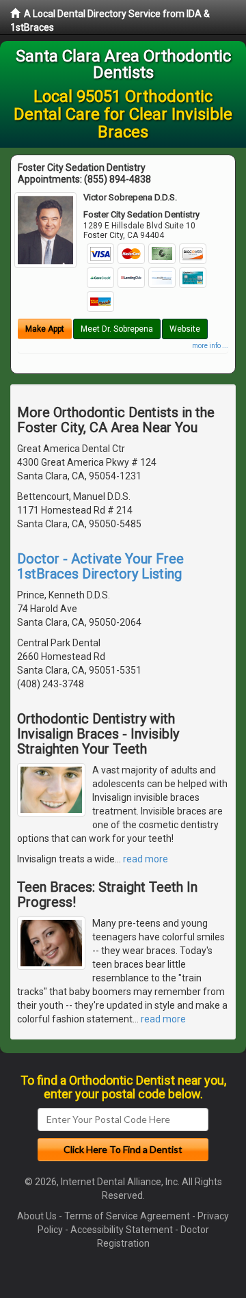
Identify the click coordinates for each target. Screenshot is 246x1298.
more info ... (210, 345)
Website (184, 329)
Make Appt (44, 329)
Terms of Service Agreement (127, 1215)
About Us (37, 1215)
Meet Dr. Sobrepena (117, 329)
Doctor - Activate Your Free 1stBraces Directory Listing (100, 566)
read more (145, 858)
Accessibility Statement (121, 1229)
